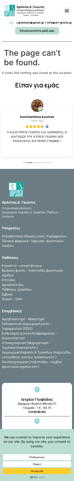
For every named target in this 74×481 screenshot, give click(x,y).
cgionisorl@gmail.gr (30, 22)
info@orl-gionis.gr (59, 22)
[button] (67, 10)
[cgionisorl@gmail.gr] (11, 22)
